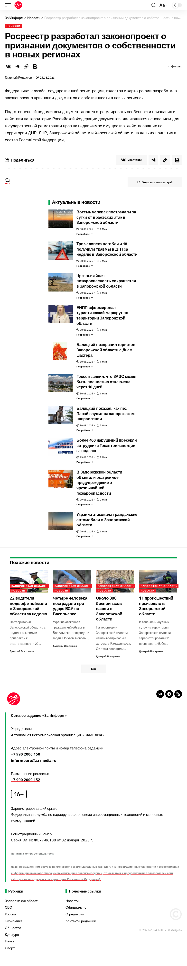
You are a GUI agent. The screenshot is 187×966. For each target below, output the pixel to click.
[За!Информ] (18, 5)
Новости (13, 25)
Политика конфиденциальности (33, 853)
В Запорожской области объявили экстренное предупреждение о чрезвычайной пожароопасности (99, 482)
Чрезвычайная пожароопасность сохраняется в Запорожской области (106, 281)
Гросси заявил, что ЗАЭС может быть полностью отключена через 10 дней (106, 382)
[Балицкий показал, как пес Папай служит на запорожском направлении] (60, 415)
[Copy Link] (26, 66)
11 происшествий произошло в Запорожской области (156, 605)
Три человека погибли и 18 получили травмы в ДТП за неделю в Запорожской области (106, 249)
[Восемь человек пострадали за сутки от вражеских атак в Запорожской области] (60, 219)
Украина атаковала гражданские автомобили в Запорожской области (106, 520)
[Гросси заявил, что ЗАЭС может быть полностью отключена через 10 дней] (60, 383)
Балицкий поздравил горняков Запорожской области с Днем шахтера (105, 350)
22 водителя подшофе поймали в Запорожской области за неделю (28, 605)
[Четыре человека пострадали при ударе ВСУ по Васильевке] (72, 581)
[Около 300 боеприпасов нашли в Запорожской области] (115, 581)
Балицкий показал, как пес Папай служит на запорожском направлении (105, 413)
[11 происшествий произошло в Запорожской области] (158, 581)
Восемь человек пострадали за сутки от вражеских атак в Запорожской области (106, 217)
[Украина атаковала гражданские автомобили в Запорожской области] (60, 521)
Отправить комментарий (157, 182)
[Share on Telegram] (17, 66)
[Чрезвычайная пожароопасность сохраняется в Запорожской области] (60, 282)
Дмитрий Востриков (22, 651)
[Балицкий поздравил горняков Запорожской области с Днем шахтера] (60, 351)
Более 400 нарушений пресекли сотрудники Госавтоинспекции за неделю (106, 445)
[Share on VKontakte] (8, 66)
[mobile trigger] (9, 5)
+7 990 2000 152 (25, 779)
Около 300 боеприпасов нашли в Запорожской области (109, 608)
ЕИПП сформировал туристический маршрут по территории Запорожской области (102, 315)
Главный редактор (18, 77)
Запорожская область (29, 586)
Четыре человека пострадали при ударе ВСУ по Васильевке (70, 605)
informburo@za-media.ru (33, 760)
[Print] (35, 66)
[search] (153, 5)
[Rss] (178, 694)
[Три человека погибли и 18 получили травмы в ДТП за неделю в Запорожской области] (60, 250)
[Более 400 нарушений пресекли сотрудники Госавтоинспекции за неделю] (60, 447)
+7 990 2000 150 (25, 754)
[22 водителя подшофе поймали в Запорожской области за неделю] (29, 581)
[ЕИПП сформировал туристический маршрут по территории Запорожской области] (60, 314)
